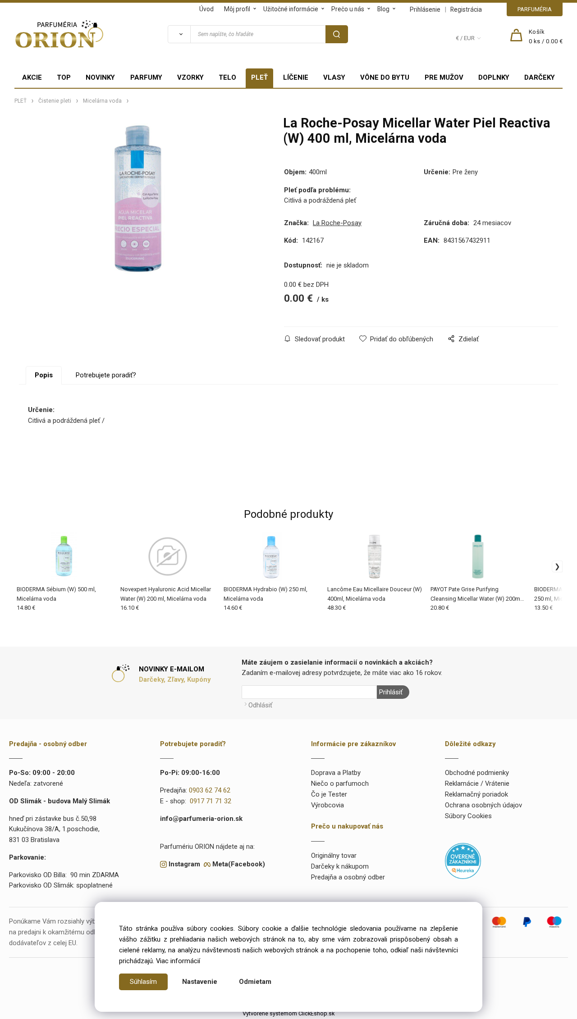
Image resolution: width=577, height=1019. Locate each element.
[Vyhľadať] (179, 34)
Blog (383, 9)
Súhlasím (143, 982)
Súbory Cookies (468, 816)
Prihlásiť (391, 692)
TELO (227, 77)
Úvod (206, 9)
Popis (44, 375)
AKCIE (32, 77)
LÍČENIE (295, 77)
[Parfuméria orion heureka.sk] (463, 860)
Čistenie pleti (54, 101)
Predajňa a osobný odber (348, 877)
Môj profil (237, 9)
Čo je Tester (329, 794)
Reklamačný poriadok (476, 794)
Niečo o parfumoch (340, 783)
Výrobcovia (327, 805)
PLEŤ (259, 77)
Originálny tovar (334, 855)
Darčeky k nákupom (340, 866)
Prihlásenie (425, 9)
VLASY (334, 77)
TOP (64, 77)
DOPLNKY (493, 77)
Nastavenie (199, 982)
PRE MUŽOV (444, 77)
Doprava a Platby (336, 773)
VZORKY (190, 77)
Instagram (184, 864)
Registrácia (466, 9)
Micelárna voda (102, 101)
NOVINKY (100, 77)
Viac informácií (178, 961)
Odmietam (255, 982)
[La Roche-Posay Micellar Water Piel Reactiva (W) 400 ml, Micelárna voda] (137, 199)
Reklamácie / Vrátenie (477, 783)
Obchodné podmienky (477, 773)
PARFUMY (146, 77)
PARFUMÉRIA (534, 9)
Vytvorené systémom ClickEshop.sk (288, 1013)
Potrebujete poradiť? (106, 375)
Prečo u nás (347, 9)
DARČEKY (539, 77)
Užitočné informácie (290, 9)
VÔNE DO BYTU (384, 77)
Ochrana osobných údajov (483, 805)
